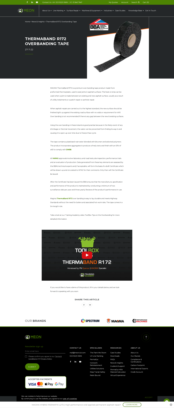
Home (27, 22)
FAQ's (112, 359)
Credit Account (137, 372)
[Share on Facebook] (84, 305)
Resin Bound (95, 375)
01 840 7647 (77, 2)
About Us (134, 353)
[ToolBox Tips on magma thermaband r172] (87, 255)
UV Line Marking (96, 356)
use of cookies (70, 399)
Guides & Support (117, 366)
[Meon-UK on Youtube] (37, 2)
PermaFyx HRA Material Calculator (118, 371)
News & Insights (38, 22)
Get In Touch (150, 11)
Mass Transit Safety (97, 372)
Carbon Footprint (138, 365)
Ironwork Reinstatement (96, 364)
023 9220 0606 (62, 2)
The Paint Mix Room (98, 353)
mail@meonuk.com (77, 353)
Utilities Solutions (97, 369)
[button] (136, 2)
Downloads (114, 356)
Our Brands (135, 356)
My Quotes (113, 2)
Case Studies (120, 11)
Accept (149, 397)
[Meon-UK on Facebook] (27, 2)
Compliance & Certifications (136, 361)
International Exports (139, 369)
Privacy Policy (46, 359)
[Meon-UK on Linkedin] (32, 2)
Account (124, 2)
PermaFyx (94, 359)
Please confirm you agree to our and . (45, 357)
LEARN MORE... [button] (132, 405)
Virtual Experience (117, 375)
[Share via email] (90, 305)
